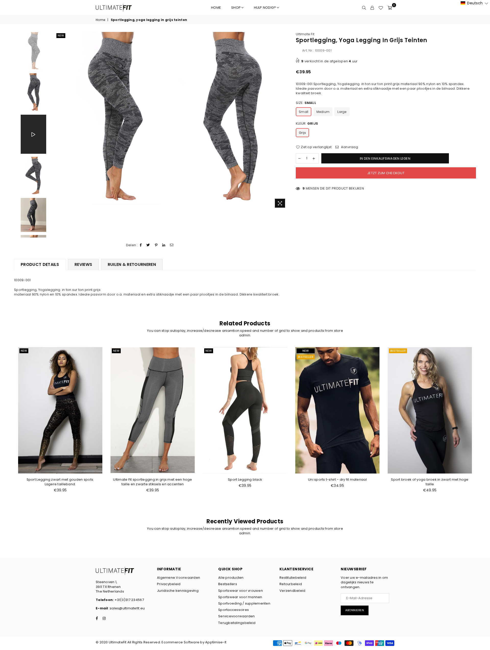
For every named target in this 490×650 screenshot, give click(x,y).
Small (303, 112)
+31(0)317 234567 (129, 599)
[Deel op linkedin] (164, 245)
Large (341, 112)
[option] (112, 118)
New (61, 35)
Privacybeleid (168, 584)
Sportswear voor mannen (240, 597)
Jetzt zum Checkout (386, 173)
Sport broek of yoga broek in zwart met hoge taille (429, 482)
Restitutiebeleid (292, 577)
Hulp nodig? (265, 7)
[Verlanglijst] (380, 7)
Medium (323, 112)
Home (216, 7)
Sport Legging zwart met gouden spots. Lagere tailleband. (60, 482)
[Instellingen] (372, 7)
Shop (236, 7)
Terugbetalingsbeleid (236, 622)
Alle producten (231, 577)
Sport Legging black (245, 479)
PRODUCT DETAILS (40, 264)
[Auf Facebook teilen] (141, 245)
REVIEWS (83, 264)
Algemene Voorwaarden (178, 577)
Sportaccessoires (233, 609)
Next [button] (283, 121)
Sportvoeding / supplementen (244, 603)
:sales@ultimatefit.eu (126, 608)
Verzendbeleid (292, 590)
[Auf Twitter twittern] (148, 245)
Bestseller (305, 357)
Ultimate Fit (305, 34)
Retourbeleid (290, 584)
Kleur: (307, 123)
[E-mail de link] (172, 245)
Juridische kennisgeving (178, 590)
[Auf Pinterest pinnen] (156, 245)
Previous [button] (57, 121)
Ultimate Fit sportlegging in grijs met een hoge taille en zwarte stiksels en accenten (152, 482)
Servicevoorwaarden (236, 616)
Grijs (302, 133)
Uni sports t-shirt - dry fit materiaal (337, 479)
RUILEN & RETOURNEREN (132, 264)
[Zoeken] (364, 7)
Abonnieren (354, 610)
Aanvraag (349, 147)
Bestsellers (227, 584)
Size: (306, 103)
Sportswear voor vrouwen (240, 590)
